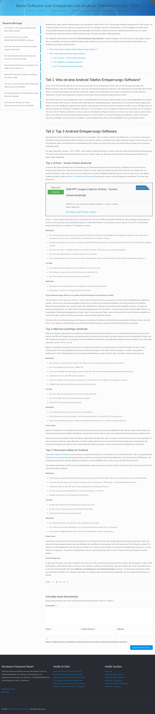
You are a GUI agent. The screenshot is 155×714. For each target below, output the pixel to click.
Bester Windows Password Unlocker (67, 674)
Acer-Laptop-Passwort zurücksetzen (68, 680)
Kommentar (51, 606)
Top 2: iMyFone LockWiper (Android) (67, 62)
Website (120, 629)
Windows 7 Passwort (113, 680)
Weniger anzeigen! (88, 212)
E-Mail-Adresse (88, 629)
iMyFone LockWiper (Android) (57, 333)
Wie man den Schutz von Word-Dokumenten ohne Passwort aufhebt (19, 104)
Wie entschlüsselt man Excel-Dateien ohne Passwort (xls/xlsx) (21, 94)
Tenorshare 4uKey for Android (58, 454)
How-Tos (42, 10)
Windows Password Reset (18, 709)
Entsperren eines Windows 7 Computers (69, 686)
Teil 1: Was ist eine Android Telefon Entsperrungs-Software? (73, 49)
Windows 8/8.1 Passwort (115, 677)
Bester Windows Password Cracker (67, 671)
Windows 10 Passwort (114, 674)
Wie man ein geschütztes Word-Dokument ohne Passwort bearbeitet (21, 85)
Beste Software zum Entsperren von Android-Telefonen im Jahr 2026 (99, 10)
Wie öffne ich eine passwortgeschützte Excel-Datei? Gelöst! (20, 29)
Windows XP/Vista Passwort (116, 683)
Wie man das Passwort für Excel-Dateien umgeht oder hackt (20, 48)
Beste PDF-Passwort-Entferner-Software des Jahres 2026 (20, 76)
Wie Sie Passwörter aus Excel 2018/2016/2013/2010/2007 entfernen (19, 38)
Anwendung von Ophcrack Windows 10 (69, 677)
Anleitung (5, 692)
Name (49, 629)
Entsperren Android (58, 10)
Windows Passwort (113, 686)
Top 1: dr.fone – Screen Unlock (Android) (69, 58)
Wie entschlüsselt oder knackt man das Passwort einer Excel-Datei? (20, 57)
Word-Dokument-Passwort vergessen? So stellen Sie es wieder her (21, 66)
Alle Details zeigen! (73, 212)
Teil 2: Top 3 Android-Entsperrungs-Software (67, 53)
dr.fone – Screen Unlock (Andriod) (80, 176)
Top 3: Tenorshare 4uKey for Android (67, 66)
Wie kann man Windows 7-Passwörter (69, 683)
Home (30, 10)
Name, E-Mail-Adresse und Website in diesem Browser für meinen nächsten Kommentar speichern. (87, 642)
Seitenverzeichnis (8, 689)
